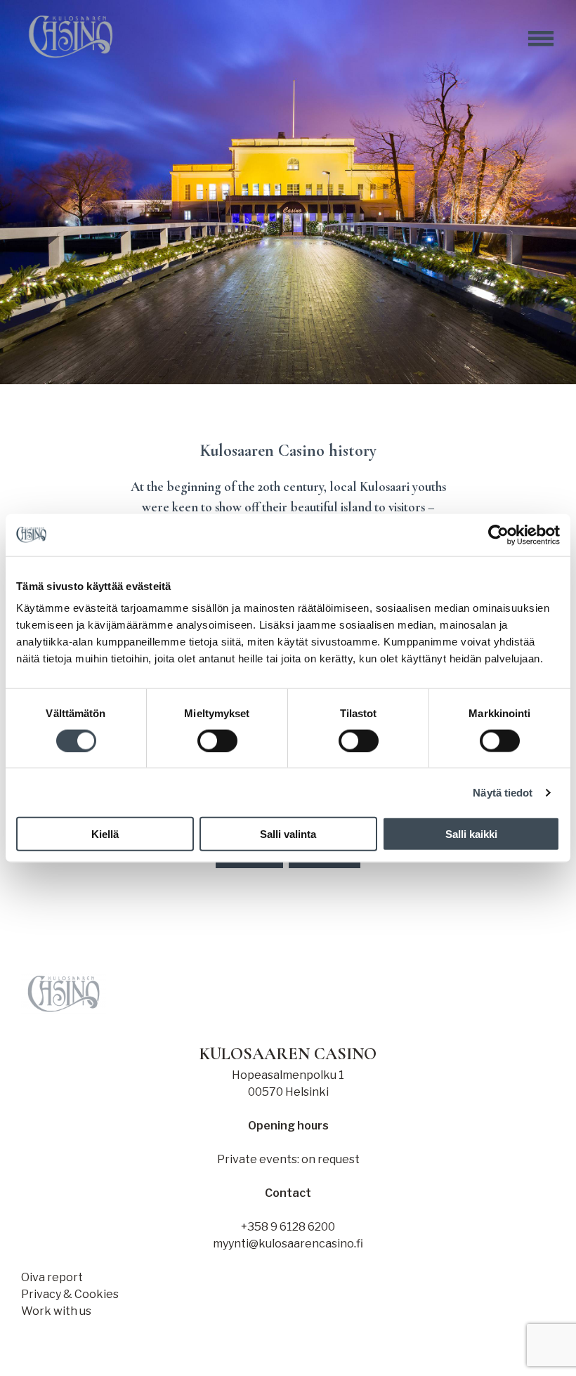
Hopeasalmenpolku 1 (288, 1075)
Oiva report (52, 1277)
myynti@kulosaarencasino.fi (288, 1243)
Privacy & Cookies (70, 1294)
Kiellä (105, 834)
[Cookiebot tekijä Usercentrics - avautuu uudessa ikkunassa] (498, 534)
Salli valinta (288, 834)
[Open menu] (541, 38)
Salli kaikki (471, 834)
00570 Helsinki (288, 1092)
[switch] (217, 740)
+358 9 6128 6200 (288, 1226)
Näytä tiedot (502, 792)
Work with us (56, 1311)
